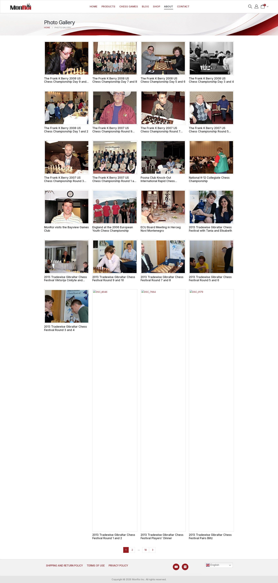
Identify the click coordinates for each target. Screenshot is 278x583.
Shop (156, 6)
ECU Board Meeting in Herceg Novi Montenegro (161, 229)
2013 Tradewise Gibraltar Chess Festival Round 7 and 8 (162, 278)
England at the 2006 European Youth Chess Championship (112, 229)
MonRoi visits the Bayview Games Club (66, 229)
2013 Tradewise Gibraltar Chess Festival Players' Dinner (162, 536)
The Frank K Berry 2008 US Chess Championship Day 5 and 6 (163, 80)
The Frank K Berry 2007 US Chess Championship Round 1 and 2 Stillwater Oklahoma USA (114, 181)
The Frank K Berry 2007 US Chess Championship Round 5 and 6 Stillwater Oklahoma (209, 131)
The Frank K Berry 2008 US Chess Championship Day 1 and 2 (66, 129)
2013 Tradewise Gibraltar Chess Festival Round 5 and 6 (210, 278)
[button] (250, 7)
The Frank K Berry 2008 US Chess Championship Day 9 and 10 (65, 82)
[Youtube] (176, 567)
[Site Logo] (20, 6)
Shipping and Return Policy (64, 565)
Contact (183, 6)
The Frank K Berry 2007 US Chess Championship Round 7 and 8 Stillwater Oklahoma (160, 131)
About (168, 6)
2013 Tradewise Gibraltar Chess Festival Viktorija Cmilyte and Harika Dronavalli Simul (65, 280)
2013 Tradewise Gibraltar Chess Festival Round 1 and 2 (113, 536)
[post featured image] (66, 58)
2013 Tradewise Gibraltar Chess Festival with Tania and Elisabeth (210, 229)
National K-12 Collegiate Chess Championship (209, 179)
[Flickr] (185, 567)
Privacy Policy (118, 565)
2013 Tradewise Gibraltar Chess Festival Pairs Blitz (210, 536)
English (214, 565)
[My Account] (256, 7)
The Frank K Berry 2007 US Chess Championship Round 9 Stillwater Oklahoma (112, 131)
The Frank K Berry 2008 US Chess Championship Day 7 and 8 (114, 80)
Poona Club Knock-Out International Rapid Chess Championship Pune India (158, 181)
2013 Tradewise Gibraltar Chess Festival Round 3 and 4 (65, 328)
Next (153, 550)
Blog (145, 6)
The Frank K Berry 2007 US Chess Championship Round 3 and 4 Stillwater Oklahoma (64, 181)
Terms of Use (96, 565)
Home (93, 6)
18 (145, 549)
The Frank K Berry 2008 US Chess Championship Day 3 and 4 (211, 80)
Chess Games (128, 6)
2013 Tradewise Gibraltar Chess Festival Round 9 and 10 (113, 278)
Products (108, 6)
